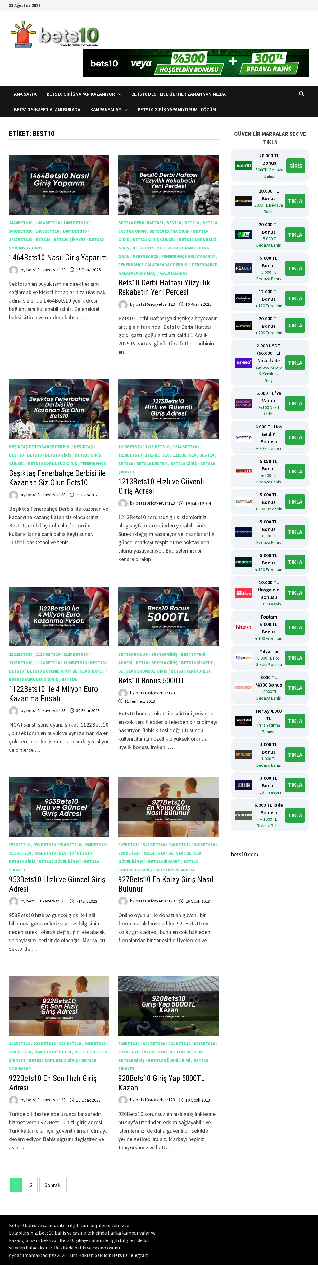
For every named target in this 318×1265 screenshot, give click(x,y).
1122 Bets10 (48, 654)
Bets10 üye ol (147, 248)
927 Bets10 (154, 844)
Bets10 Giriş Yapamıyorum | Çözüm (177, 109)
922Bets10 (19, 1043)
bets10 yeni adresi (190, 671)
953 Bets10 (45, 844)
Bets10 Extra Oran (169, 231)
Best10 (173, 223)
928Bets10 (204, 844)
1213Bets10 (130, 447)
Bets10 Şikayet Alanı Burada (47, 109)
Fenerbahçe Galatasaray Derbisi (153, 264)
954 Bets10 (70, 844)
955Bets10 (45, 853)
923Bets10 (95, 1043)
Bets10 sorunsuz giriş (52, 463)
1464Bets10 (20, 223)
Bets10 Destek (151, 463)
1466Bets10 (47, 231)
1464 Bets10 (48, 223)
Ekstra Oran (179, 248)
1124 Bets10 (48, 662)
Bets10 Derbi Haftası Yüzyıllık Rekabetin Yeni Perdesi (164, 287)
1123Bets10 (20, 662)
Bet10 (142, 662)
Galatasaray (174, 273)
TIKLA (295, 201)
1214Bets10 (130, 455)
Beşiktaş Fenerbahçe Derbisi (39, 447)
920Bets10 (128, 1043)
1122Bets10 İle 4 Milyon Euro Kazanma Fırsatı (53, 694)
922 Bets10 (45, 1043)
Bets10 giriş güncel (154, 239)
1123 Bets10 (75, 654)
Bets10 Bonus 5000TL (151, 680)
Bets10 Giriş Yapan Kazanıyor (81, 94)
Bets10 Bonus (133, 654)
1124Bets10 (75, 662)
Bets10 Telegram (130, 1255)
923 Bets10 (70, 1043)
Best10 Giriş (164, 654)
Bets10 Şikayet (70, 239)
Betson (69, 679)
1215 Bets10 (157, 455)
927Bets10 (128, 844)
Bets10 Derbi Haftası (140, 223)
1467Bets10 (20, 239)
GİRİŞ (295, 165)
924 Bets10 (20, 1052)
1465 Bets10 (75, 223)
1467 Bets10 (74, 231)
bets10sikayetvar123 (46, 269)
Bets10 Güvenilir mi (48, 671)
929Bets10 (154, 853)
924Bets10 (45, 1052)
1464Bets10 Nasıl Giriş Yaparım (58, 257)
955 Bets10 (20, 853)
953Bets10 (19, 844)
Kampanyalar (105, 109)
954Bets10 (95, 844)
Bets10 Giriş (58, 455)
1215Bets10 (184, 455)
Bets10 (43, 239)
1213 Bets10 (157, 447)
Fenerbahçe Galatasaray (188, 256)
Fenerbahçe (145, 256)
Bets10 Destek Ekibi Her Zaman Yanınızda (178, 94)
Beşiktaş (83, 447)
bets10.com (244, 854)
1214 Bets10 (185, 447)
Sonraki (53, 1185)
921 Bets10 (179, 1043)
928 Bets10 (179, 844)
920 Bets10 (154, 1043)
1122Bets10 (20, 654)
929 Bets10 (129, 853)
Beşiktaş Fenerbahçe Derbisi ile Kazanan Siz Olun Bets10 (57, 478)
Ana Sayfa (25, 94)
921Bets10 (204, 1043)
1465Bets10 (20, 231)
